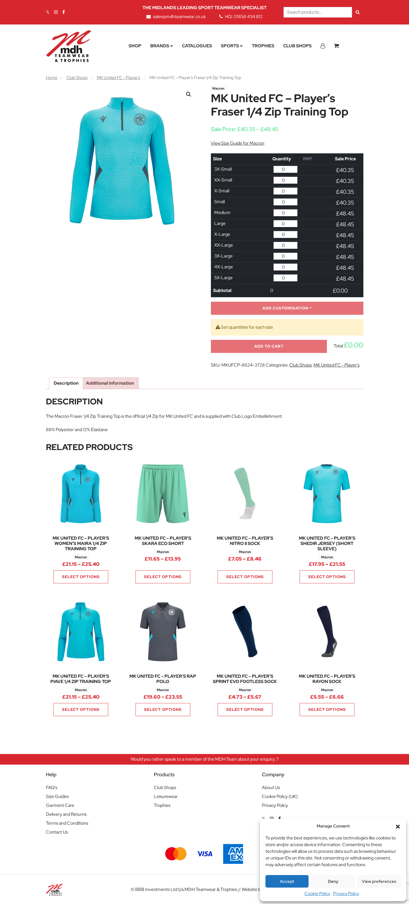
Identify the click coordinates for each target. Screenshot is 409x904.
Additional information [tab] (110, 383)
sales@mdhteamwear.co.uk (179, 16)
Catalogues (197, 46)
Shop (135, 46)
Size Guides (57, 796)
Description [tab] (66, 383)
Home (51, 77)
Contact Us (57, 832)
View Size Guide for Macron (237, 143)
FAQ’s (51, 787)
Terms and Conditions (67, 823)
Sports (230, 46)
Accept (287, 881)
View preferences (379, 881)
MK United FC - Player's (118, 77)
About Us (271, 787)
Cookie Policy (317, 893)
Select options (81, 576)
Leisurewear (166, 796)
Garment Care (60, 805)
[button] (398, 826)
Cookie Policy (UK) (280, 796)
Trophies (263, 46)
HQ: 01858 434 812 (244, 16)
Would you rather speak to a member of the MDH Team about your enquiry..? (205, 759)
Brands (159, 46)
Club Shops (297, 46)
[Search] (357, 12)
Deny (333, 881)
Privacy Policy (346, 893)
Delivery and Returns (66, 814)
